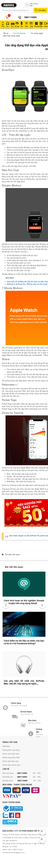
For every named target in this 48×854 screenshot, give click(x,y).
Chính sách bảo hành (10, 753)
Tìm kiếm (42, 10)
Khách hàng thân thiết (11, 757)
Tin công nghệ (37, 33)
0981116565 (22, 773)
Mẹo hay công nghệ (11, 35)
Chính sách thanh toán (11, 765)
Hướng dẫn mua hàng (11, 750)
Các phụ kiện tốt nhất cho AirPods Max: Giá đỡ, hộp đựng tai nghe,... (24, 682)
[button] (5, 605)
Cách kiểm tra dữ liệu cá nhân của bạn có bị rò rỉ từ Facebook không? (24, 642)
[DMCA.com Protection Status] (24, 822)
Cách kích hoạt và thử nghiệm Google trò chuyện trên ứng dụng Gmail (24, 602)
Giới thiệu (6, 746)
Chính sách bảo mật (10, 761)
